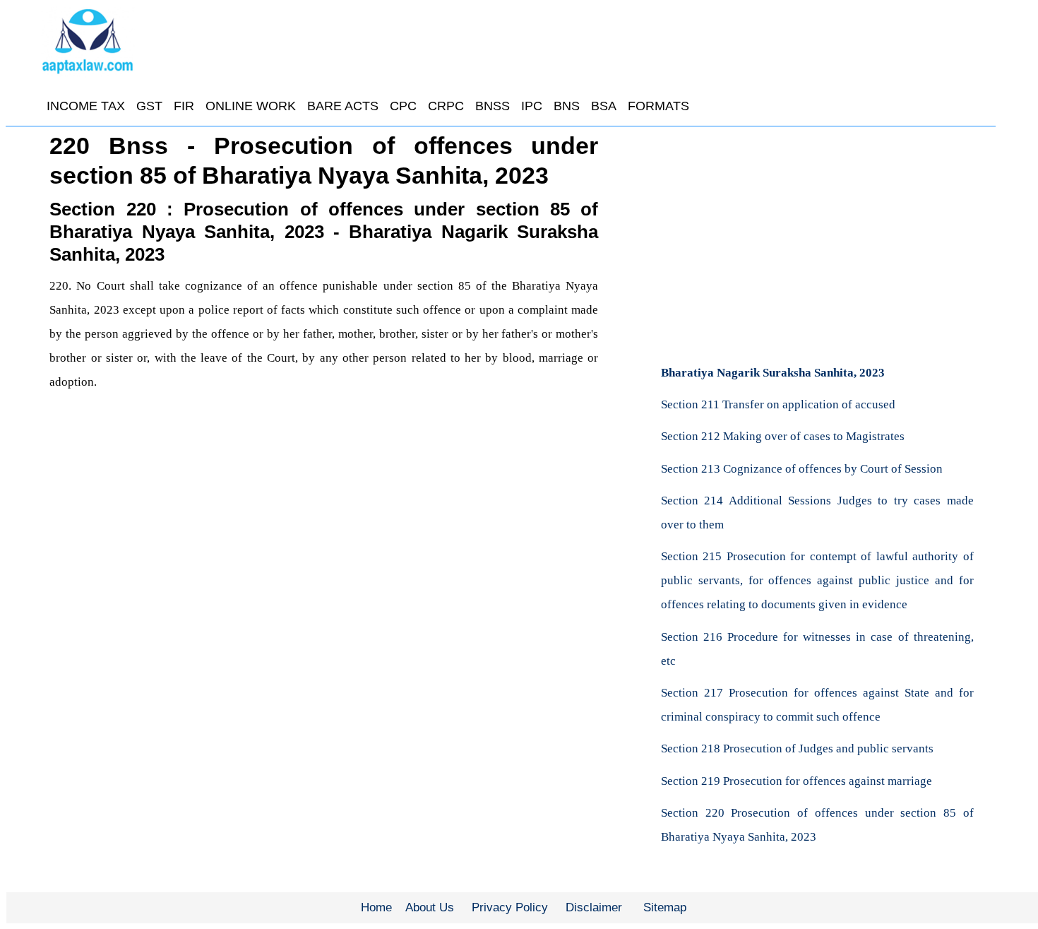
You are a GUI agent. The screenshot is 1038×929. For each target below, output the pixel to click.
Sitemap (664, 907)
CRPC (446, 106)
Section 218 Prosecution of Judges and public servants (797, 748)
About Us (429, 907)
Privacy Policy (510, 907)
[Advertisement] (817, 237)
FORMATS (658, 106)
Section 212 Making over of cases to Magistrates (783, 436)
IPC (531, 106)
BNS (567, 106)
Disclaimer (594, 907)
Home (376, 907)
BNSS (492, 106)
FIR (184, 106)
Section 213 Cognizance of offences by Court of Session (802, 468)
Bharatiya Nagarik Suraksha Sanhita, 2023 (773, 372)
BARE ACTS (342, 106)
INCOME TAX (86, 106)
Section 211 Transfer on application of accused (778, 404)
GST (149, 106)
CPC (403, 106)
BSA (603, 106)
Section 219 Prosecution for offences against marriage (796, 781)
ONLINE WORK (250, 106)
